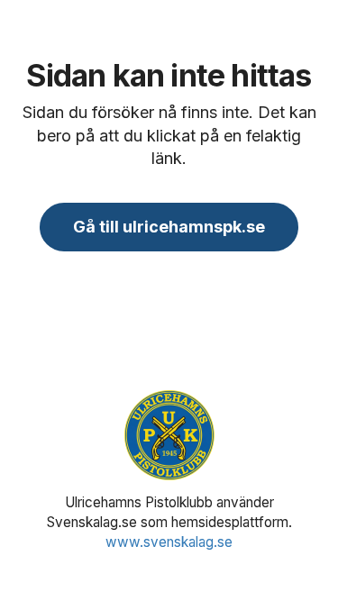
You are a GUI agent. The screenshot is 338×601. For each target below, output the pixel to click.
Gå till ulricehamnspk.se (169, 226)
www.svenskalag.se (169, 542)
